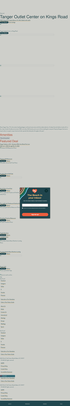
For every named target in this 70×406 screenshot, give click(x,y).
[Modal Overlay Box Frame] (35, 203)
